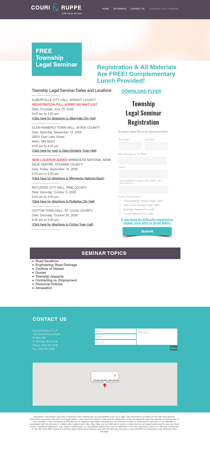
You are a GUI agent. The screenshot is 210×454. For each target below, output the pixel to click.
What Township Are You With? (132, 154)
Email (121, 167)
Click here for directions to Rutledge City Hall (63, 201)
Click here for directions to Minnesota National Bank (68, 178)
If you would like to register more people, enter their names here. (140, 181)
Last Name (150, 139)
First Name (124, 139)
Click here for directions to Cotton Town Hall (62, 224)
